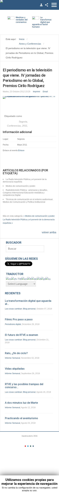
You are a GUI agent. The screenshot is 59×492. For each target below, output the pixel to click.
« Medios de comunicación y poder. (39, 216)
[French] (29, 278)
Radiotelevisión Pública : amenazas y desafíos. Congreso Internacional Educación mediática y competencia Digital (25, 192)
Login (41, 5)
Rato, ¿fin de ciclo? (16, 353)
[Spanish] (8, 278)
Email (45, 91)
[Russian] (48, 278)
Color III (30, 446)
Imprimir (36, 91)
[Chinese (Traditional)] (16, 278)
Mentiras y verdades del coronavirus (22, 19)
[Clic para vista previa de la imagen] (29, 97)
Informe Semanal (12, 358)
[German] (34, 278)
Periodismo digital (13, 324)
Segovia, (23, 121)
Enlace (21, 150)
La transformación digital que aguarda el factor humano (43, 22)
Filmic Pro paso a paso (19, 319)
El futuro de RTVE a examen (21, 334)
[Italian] (39, 278)
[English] (24, 278)
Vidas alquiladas (15, 368)
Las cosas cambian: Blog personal (20, 309)
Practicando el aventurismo (21, 418)
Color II (28, 446)
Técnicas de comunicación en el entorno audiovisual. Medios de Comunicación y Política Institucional (28, 200)
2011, (25, 125)
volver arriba (49, 232)
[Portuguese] (43, 278)
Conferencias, (14, 125)
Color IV (33, 446)
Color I (25, 446)
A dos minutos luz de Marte (21, 402)
